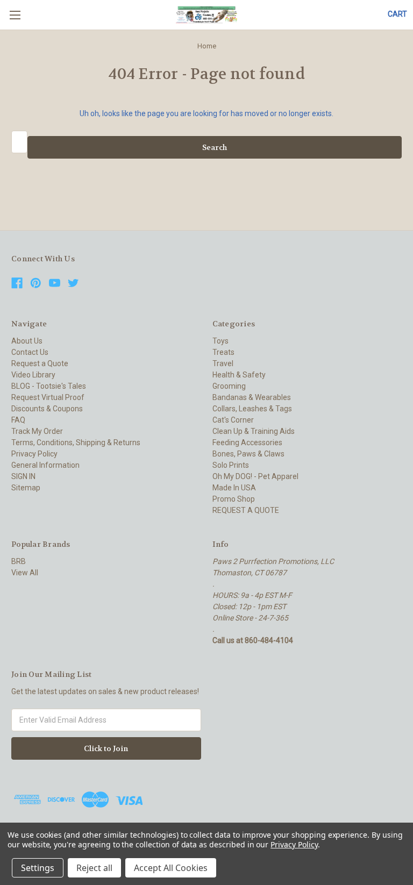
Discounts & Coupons (47, 408)
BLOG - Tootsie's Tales (48, 386)
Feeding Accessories (247, 442)
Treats (223, 352)
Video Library (33, 374)
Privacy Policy (34, 453)
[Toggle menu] (15, 15)
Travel (222, 363)
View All (24, 572)
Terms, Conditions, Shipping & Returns (75, 442)
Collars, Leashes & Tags (252, 408)
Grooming (229, 386)
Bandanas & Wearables (251, 397)
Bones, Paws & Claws (248, 453)
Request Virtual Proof (47, 397)
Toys (220, 341)
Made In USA (234, 487)
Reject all (94, 868)
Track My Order (37, 431)
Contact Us (29, 352)
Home (206, 46)
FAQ (18, 420)
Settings (37, 868)
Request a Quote (39, 363)
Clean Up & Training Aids (253, 431)
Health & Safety (239, 374)
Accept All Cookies (171, 868)
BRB (18, 561)
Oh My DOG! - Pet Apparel (255, 476)
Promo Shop (233, 499)
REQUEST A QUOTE (245, 510)
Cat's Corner (233, 420)
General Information (45, 465)
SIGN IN (23, 476)
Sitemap (25, 487)
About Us (26, 341)
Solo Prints (230, 465)
